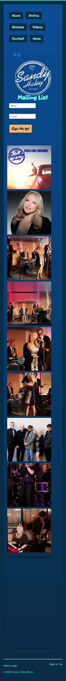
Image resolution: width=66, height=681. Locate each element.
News (37, 38)
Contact (18, 38)
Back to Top (56, 664)
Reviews (18, 27)
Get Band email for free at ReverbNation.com (33, 651)
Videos (38, 27)
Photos (34, 15)
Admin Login (10, 665)
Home (16, 15)
